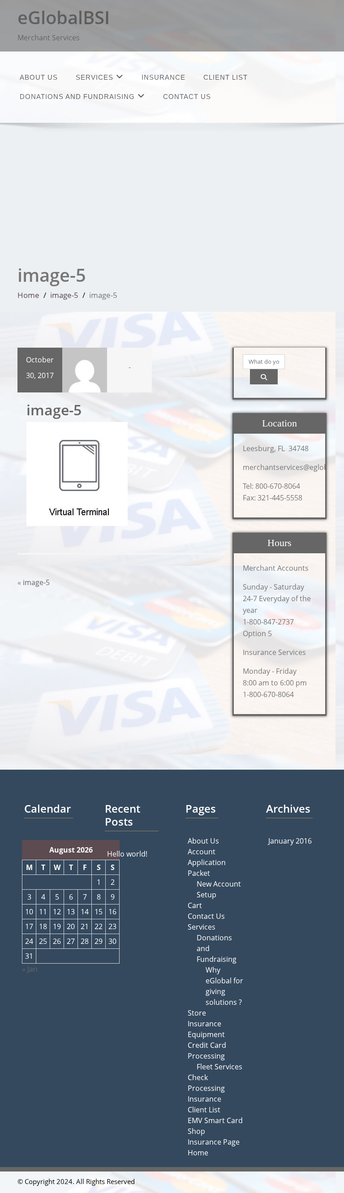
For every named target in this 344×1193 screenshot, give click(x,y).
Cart (195, 905)
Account (201, 852)
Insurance (163, 77)
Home (28, 295)
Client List (225, 77)
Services (94, 77)
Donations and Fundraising (77, 96)
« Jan (30, 969)
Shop (196, 1131)
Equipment (206, 1034)
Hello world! (127, 854)
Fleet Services (219, 1067)
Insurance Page (214, 1142)
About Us (39, 77)
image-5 (64, 295)
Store (197, 1013)
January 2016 (290, 841)
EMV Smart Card (215, 1120)
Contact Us (187, 96)
